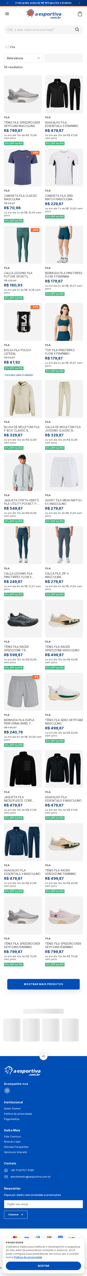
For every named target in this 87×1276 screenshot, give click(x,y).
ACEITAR (43, 1265)
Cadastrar (13, 1214)
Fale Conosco (12, 1136)
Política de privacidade (18, 1113)
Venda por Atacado (15, 1152)
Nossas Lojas (12, 1141)
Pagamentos (11, 1119)
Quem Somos (12, 1108)
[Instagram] (7, 1091)
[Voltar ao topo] (43, 1056)
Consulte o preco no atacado (19, 375)
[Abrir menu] (7, 14)
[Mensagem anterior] (8, 3)
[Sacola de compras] (80, 14)
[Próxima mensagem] (79, 3)
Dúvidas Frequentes (16, 1147)
